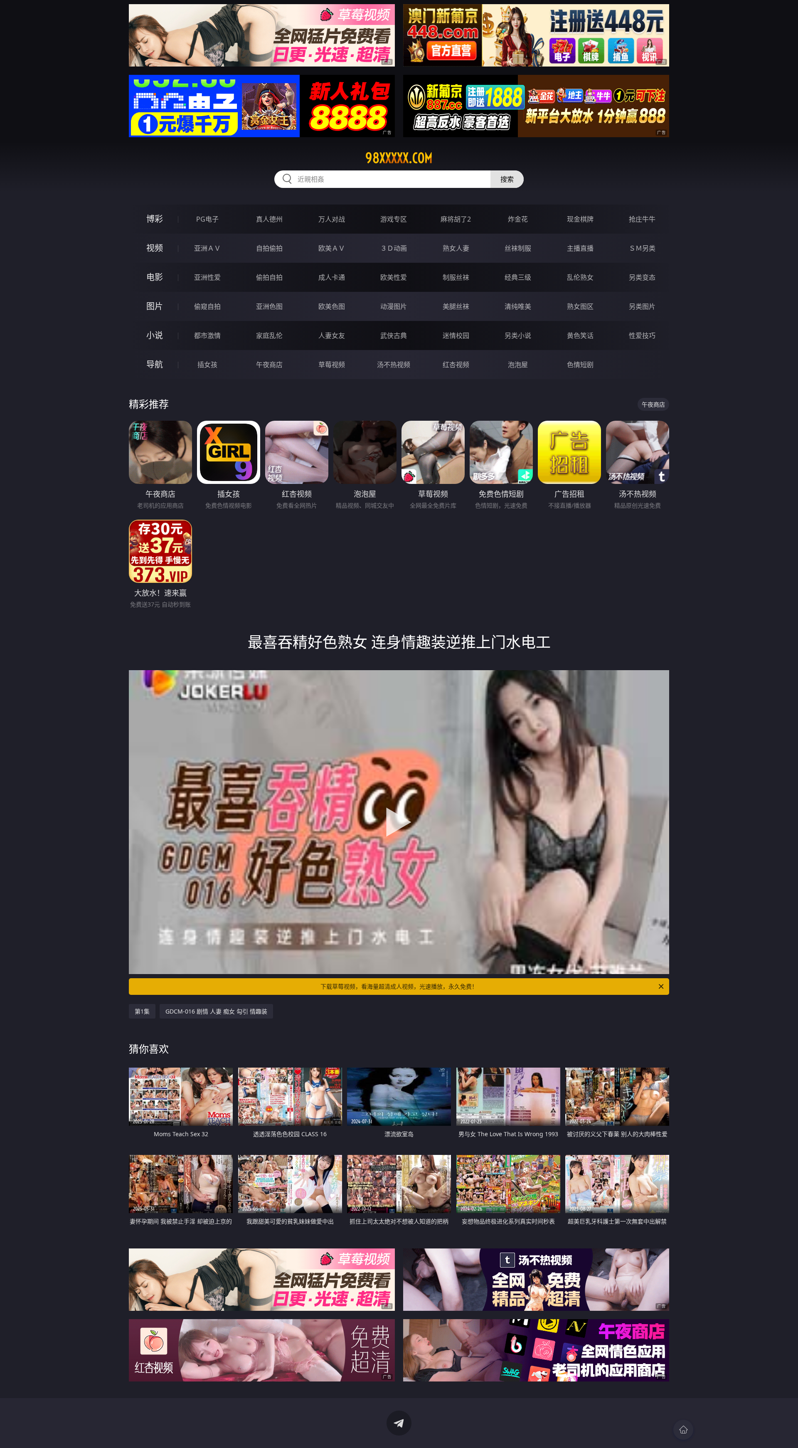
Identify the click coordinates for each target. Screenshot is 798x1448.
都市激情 (207, 335)
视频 (154, 248)
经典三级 (518, 277)
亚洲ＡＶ (207, 248)
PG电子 (207, 219)
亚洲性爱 (207, 277)
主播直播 (580, 248)
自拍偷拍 (269, 248)
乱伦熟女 (580, 277)
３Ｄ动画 (393, 248)
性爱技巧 (642, 335)
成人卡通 (331, 277)
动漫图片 (393, 306)
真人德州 (269, 219)
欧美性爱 (393, 277)
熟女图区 (580, 306)
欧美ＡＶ (331, 248)
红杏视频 (456, 364)
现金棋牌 (580, 219)
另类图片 (642, 306)
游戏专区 (393, 219)
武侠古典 (393, 335)
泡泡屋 (518, 364)
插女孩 (207, 364)
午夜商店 (269, 364)
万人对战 (331, 219)
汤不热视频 (393, 364)
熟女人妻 (456, 248)
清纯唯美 (518, 306)
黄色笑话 (580, 335)
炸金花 (518, 219)
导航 (154, 364)
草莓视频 (331, 364)
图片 (154, 306)
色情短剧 (580, 364)
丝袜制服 (518, 248)
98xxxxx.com (399, 158)
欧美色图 (331, 306)
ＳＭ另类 (642, 248)
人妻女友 (331, 335)
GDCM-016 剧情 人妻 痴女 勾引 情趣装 (216, 1011)
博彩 (154, 218)
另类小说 (518, 335)
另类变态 (642, 277)
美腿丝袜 (456, 306)
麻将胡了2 (456, 219)
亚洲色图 (269, 306)
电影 (154, 277)
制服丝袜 (456, 277)
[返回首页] (683, 1430)
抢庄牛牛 (642, 219)
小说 (154, 335)
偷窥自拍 (207, 306)
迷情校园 (456, 335)
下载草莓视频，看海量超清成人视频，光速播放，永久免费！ (399, 986)
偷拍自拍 (269, 277)
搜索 (507, 179)
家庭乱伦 (269, 335)
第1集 (142, 1011)
